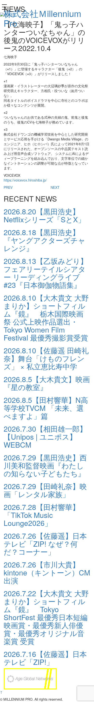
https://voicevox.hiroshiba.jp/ (25, 180)
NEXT (55, 187)
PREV (8, 187)
